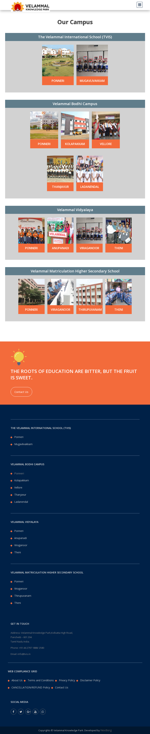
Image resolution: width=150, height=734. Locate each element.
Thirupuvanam (90, 310)
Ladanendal (89, 187)
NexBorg (106, 730)
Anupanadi (60, 248)
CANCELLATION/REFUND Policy (31, 687)
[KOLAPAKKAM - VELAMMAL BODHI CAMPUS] (75, 125)
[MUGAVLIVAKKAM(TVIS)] (92, 60)
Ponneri (58, 81)
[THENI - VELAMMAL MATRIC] (118, 291)
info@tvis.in (24, 654)
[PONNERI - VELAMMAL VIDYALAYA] (31, 230)
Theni (118, 248)
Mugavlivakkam (92, 81)
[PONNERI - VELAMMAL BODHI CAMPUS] (44, 125)
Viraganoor (89, 248)
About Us (17, 680)
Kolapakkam (75, 144)
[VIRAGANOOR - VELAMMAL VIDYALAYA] (89, 230)
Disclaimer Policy (90, 680)
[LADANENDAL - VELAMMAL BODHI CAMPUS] (89, 168)
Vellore (106, 144)
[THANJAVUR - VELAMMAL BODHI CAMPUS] (60, 168)
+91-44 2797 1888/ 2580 (31, 647)
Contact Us (21, 392)
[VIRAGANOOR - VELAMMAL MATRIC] (60, 291)
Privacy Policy (67, 680)
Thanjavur (60, 187)
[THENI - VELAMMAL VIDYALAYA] (118, 230)
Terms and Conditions (41, 680)
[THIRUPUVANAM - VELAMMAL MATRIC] (89, 291)
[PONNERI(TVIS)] (58, 60)
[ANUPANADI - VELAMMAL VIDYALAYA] (60, 230)
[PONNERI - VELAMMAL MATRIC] (31, 291)
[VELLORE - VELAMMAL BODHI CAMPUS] (106, 125)
